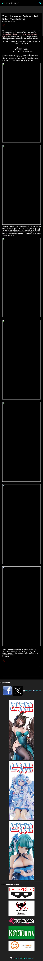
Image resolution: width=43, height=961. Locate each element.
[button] (3, 25)
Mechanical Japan (12, 3)
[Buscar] (40, 3)
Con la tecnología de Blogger (22, 958)
